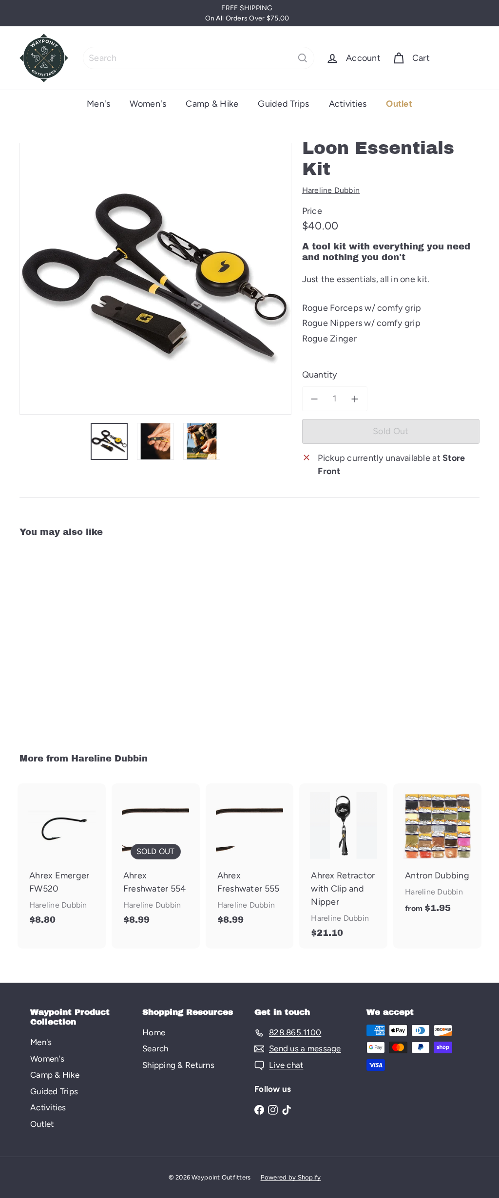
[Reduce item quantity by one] (314, 398)
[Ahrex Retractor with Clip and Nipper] (343, 865)
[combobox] (198, 58)
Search (155, 1048)
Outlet (399, 103)
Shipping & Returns (178, 1065)
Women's (148, 103)
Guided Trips (283, 103)
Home (153, 1032)
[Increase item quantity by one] (355, 398)
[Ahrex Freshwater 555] (250, 859)
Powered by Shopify (291, 1177)
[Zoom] (155, 278)
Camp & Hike (212, 103)
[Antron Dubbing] (437, 854)
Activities (348, 103)
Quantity (319, 374)
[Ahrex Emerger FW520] (61, 859)
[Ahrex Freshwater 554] (156, 859)
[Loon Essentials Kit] (53, 638)
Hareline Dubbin (109, 758)
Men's (98, 103)
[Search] (302, 58)
